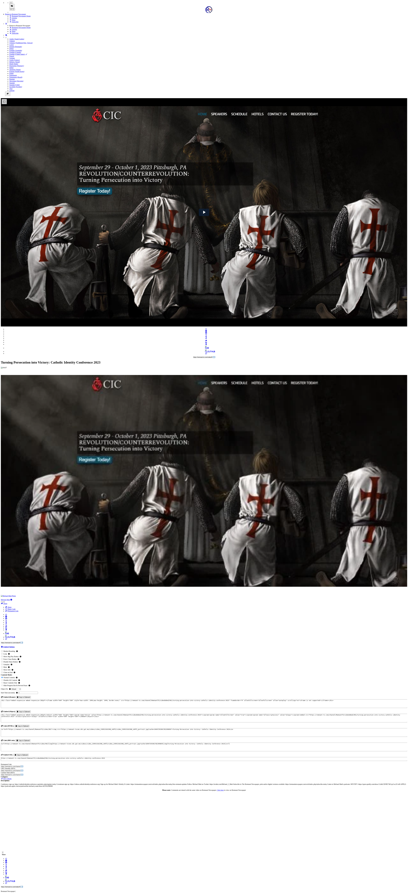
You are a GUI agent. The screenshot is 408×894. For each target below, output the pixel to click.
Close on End (8, 672)
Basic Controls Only (10, 683)
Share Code (11, 609)
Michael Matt (5, 600)
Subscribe (14, 22)
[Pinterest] (206, 339)
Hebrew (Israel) (14, 62)
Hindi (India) (13, 64)
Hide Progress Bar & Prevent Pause (15, 685)
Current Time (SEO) (8, 773)
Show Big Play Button (11, 656)
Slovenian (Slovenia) (16, 81)
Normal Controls (9, 677)
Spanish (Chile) (14, 85)
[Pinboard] (206, 344)
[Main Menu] (11, 6)
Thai (10, 89)
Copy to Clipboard (24, 697)
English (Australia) (15, 50)
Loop (5, 654)
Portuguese (13, 75)
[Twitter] (206, 335)
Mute (5, 667)
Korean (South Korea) (16, 71)
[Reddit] (206, 340)
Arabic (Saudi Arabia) (16, 39)
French (11, 56)
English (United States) (17, 54)
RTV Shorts (7, 779)
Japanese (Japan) (15, 69)
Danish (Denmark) (15, 47)
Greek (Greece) (14, 60)
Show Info (7, 670)
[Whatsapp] (206, 329)
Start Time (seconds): (8, 693)
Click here (220, 790)
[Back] (11, 3)
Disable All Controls (10, 680)
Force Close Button (10, 659)
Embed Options (9, 647)
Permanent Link (12, 611)
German (12, 58)
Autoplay (6, 664)
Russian (12, 79)
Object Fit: (4, 689)
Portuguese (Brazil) (15, 77)
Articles (14, 18)
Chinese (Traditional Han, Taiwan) (21, 43)
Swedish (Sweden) (15, 87)
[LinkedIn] (206, 342)
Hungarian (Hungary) (16, 66)
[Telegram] (206, 331)
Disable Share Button (10, 662)
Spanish (12, 83)
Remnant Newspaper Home (21, 16)
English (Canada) (15, 52)
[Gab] (206, 348)
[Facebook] (206, 333)
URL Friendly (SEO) (8, 768)
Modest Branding (9, 651)
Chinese (12, 41)
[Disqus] (204, 821)
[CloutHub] (206, 351)
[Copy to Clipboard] (206, 353)
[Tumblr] (206, 337)
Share (9, 607)
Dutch (11, 48)
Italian (11, 68)
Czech (11, 45)
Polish (11, 73)
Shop (13, 20)
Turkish (11, 90)
